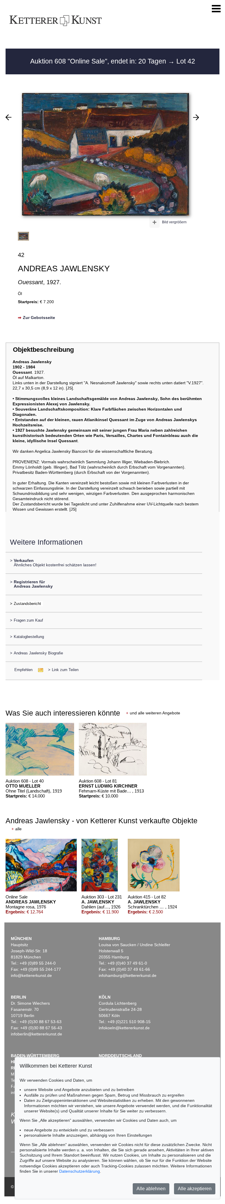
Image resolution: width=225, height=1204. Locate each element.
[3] (196, 117)
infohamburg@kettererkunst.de (127, 975)
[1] (8, 117)
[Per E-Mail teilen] (39, 670)
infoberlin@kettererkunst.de (36, 1034)
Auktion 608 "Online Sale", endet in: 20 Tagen (99, 61)
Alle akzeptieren (195, 1188)
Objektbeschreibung (43, 349)
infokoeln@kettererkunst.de (124, 1027)
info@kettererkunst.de (31, 975)
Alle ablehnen (151, 1188)
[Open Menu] (216, 8)
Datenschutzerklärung (79, 1171)
